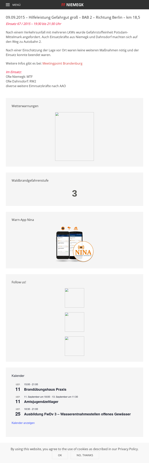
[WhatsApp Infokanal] (74, 297)
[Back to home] (74, 4)
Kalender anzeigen (23, 423)
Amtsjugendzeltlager (41, 401)
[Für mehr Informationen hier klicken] (74, 136)
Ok (60, 455)
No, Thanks (85, 455)
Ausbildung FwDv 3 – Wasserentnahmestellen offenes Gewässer (77, 414)
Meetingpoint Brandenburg (62, 63)
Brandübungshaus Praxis (45, 389)
